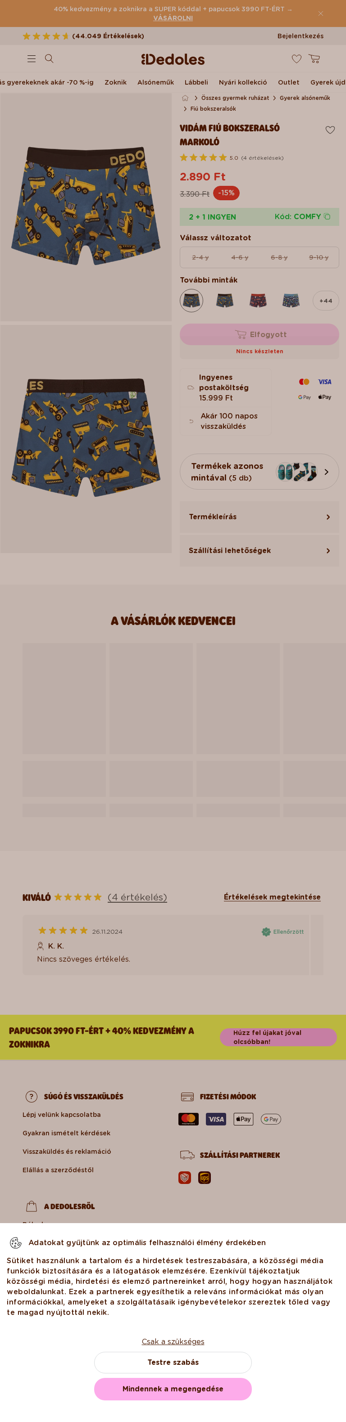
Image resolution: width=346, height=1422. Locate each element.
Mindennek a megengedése (173, 1389)
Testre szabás (173, 1362)
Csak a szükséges (173, 1341)
